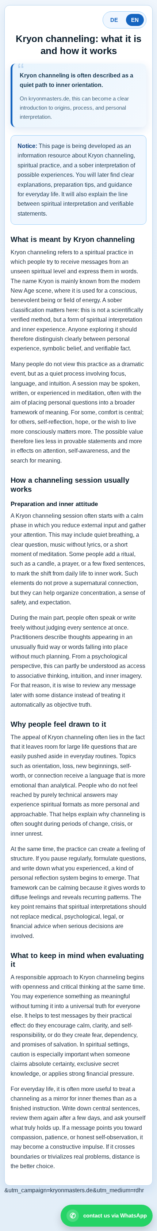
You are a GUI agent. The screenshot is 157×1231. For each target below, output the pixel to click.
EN (135, 20)
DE (114, 20)
